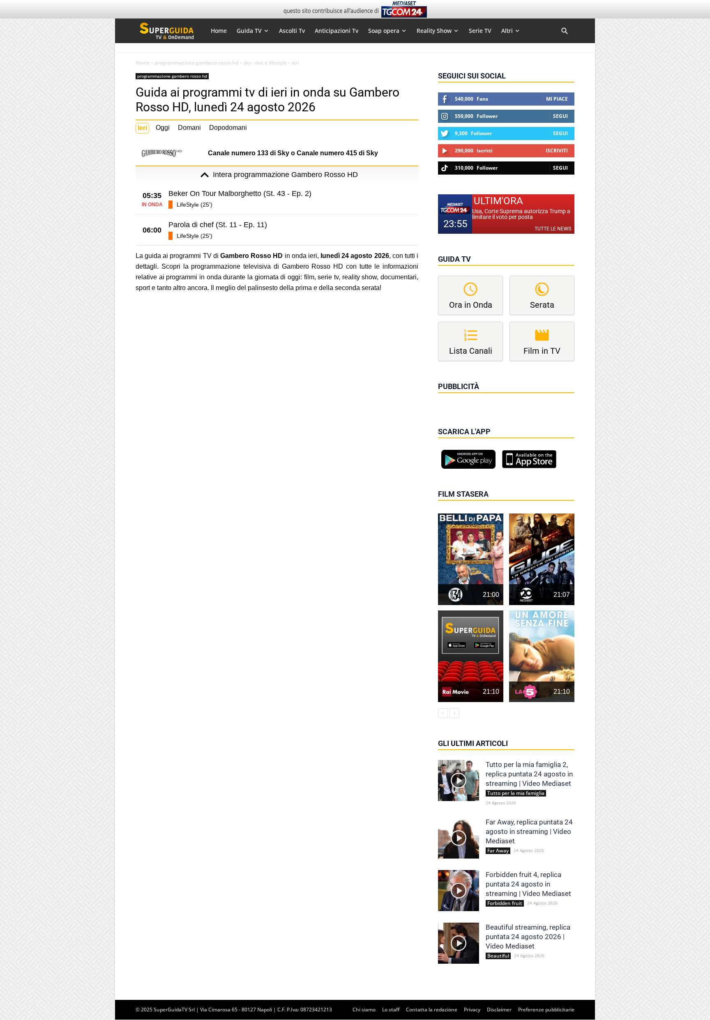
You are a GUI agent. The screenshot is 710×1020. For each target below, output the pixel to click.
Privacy (472, 1009)
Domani (189, 127)
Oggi (163, 127)
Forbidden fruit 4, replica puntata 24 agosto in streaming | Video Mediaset (528, 884)
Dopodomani (228, 127)
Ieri (142, 127)
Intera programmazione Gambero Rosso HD (285, 174)
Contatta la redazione (431, 1009)
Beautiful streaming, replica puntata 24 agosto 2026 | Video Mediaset (528, 936)
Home (143, 63)
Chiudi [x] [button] (449, 398)
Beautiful (498, 956)
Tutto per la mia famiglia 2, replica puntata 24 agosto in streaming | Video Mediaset (529, 773)
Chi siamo (364, 1009)
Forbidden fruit (504, 903)
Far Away (498, 850)
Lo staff (390, 1009)
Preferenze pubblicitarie (546, 1009)
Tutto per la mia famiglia (515, 793)
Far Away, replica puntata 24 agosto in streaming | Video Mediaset (529, 831)
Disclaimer (499, 1009)
